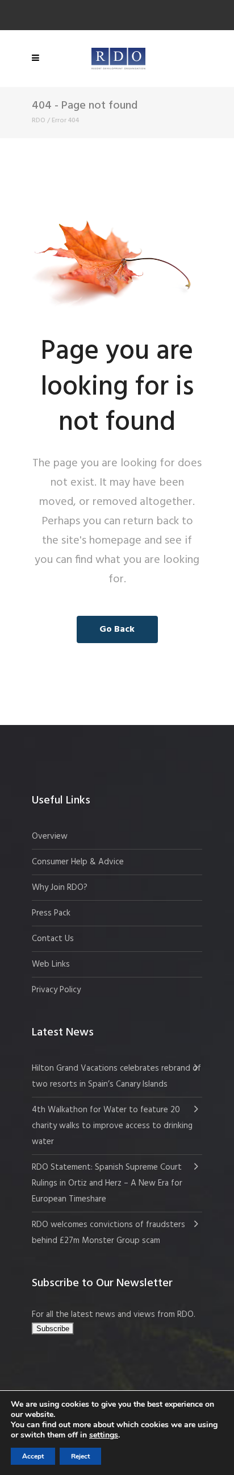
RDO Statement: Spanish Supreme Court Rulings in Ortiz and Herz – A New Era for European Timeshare (107, 1183)
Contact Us (53, 939)
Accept (33, 1456)
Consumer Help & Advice (78, 862)
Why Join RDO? (59, 887)
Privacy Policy (56, 990)
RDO (38, 120)
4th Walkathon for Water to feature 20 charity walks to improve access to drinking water (112, 1126)
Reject (80, 1456)
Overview (50, 836)
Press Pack (51, 913)
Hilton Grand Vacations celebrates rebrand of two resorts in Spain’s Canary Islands (116, 1076)
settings (103, 1435)
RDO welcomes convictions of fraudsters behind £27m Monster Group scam (108, 1233)
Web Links (51, 964)
